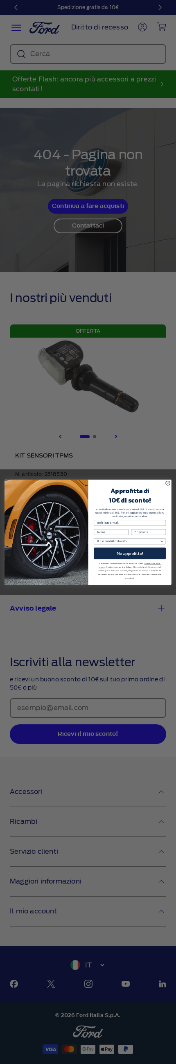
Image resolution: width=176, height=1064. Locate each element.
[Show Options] (162, 541)
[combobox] (128, 541)
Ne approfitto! (130, 553)
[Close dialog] (168, 483)
